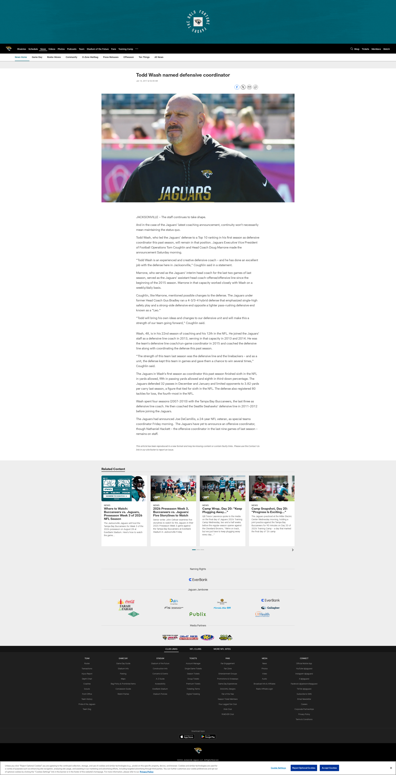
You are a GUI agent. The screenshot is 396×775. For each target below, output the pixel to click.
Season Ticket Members (228, 699)
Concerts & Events (160, 674)
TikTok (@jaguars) (304, 689)
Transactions (87, 668)
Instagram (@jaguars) (304, 674)
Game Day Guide (123, 663)
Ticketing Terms (193, 689)
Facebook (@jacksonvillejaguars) (304, 684)
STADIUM (160, 658)
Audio (264, 679)
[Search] (352, 49)
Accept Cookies (329, 767)
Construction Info (160, 668)
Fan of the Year (228, 694)
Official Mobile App (304, 663)
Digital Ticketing (193, 694)
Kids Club (228, 709)
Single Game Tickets (193, 668)
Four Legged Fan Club (228, 704)
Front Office (87, 694)
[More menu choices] (137, 49)
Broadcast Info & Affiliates (264, 684)
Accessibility (160, 684)
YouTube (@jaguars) (304, 668)
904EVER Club (228, 714)
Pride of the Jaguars (87, 704)
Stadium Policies (160, 694)
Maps (123, 679)
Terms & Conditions (304, 719)
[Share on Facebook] (237, 88)
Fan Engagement (228, 663)
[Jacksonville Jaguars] (198, 751)
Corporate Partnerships (304, 709)
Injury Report (87, 674)
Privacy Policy (304, 714)
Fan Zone (228, 668)
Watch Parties (123, 694)
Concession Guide (123, 689)
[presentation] (293, 550)
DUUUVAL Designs (227, 689)
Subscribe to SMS (304, 694)
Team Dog (87, 709)
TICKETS (193, 658)
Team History (87, 699)
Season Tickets (193, 674)
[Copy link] (255, 87)
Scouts (87, 689)
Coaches (87, 684)
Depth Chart (87, 679)
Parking (123, 674)
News (264, 663)
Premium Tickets (193, 684)
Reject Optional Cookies (303, 767)
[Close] (391, 767)
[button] (194, 550)
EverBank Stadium (160, 689)
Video (264, 674)
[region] (198, 768)
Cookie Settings (278, 767)
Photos (265, 668)
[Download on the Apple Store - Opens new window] (187, 737)
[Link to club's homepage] (8, 48)
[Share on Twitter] (243, 88)
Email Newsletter (304, 699)
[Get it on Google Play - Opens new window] (208, 738)
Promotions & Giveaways (227, 679)
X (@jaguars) (304, 679)
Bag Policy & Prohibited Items (123, 684)
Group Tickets (193, 679)
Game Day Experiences (227, 684)
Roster (87, 663)
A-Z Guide (160, 679)
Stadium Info (123, 668)
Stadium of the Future (160, 663)
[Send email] (249, 88)
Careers (304, 704)
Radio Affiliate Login (264, 689)
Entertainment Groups (228, 674)
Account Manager (193, 663)
